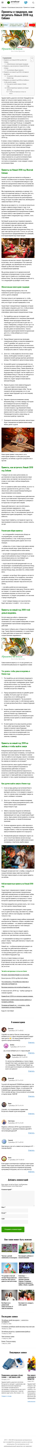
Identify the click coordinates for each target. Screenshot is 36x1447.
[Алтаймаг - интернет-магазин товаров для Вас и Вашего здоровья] (13, 2)
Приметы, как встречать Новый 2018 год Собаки (16, 67)
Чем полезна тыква (8, 1336)
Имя (3, 1207)
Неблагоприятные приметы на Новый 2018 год (17, 89)
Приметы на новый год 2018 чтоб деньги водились (16, 73)
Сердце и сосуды (7, 1396)
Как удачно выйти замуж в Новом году (16, 85)
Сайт (3, 1219)
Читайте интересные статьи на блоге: (17, 92)
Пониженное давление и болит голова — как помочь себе (12, 1376)
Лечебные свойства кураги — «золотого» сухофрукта (15, 1320)
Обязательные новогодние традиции (17, 64)
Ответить (31, 1042)
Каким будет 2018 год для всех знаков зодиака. (17, 996)
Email (4, 1213)
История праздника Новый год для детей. (16, 975)
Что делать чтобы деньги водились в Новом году (17, 77)
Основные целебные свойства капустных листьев (18, 1326)
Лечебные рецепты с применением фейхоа (16, 1331)
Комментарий (7, 1189)
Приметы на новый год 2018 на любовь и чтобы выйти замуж (16, 81)
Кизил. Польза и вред (9, 1341)
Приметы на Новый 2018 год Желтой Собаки (15, 61)
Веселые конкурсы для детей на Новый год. (16, 987)
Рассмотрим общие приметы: (15, 70)
